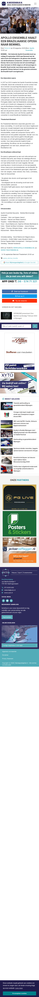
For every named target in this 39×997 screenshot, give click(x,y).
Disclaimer (5, 655)
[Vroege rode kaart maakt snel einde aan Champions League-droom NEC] (7, 415)
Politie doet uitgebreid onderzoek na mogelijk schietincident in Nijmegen (25, 469)
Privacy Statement (7, 658)
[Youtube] (7, 600)
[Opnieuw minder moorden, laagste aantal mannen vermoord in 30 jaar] (7, 451)
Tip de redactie (21, 301)
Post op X (20, 296)
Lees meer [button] (19, 988)
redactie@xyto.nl (9, 590)
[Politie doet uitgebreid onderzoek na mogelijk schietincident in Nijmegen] (7, 469)
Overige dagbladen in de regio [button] (12, 645)
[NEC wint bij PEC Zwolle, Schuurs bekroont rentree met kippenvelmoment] (7, 424)
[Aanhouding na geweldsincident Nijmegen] (7, 442)
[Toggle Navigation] (35, 3)
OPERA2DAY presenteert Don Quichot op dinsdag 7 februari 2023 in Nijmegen (25, 315)
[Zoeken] (34, 326)
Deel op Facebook (21, 291)
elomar (10, 258)
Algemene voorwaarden (9, 651)
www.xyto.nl (8, 593)
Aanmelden (7, 617)
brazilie (15, 258)
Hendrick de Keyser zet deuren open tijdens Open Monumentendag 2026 (24, 460)
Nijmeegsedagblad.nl (14, 3)
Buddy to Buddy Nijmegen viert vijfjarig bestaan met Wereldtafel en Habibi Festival (25, 432)
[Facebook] (4, 600)
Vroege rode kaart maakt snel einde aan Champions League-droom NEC (24, 414)
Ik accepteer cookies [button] (19, 993)
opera (5, 258)
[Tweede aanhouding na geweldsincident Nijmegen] (7, 406)
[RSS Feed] (11, 600)
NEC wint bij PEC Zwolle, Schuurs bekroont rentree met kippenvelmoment (25, 423)
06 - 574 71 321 (27, 281)
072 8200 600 (9, 587)
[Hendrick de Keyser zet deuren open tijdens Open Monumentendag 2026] (7, 460)
